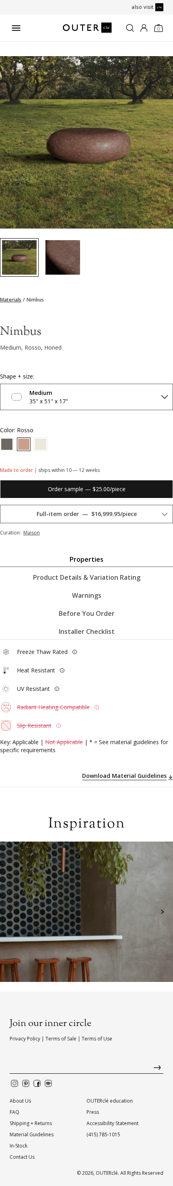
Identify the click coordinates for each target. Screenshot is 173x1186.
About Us (20, 1100)
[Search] (130, 28)
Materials (10, 300)
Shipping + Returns (31, 1123)
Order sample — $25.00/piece (87, 489)
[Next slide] (168, 152)
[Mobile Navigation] (16, 28)
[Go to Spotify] (48, 1083)
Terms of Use (97, 1038)
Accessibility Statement (112, 1123)
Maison (31, 532)
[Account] (143, 28)
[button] (11, 912)
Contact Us (22, 1157)
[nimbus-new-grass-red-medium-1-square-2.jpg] (19, 257)
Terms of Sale (60, 1038)
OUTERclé (107, 1173)
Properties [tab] (86, 559)
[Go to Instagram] (14, 1083)
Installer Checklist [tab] (87, 631)
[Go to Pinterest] (26, 1083)
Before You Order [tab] (87, 613)
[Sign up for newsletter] (86, 1069)
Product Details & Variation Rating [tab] (86, 577)
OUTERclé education (109, 1100)
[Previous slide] (5, 152)
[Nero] (7, 444)
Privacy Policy (25, 1038)
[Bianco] (40, 444)
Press (92, 1112)
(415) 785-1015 (103, 1134)
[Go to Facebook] (37, 1083)
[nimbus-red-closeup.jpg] (62, 257)
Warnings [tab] (86, 595)
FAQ (14, 1112)
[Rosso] (24, 444)
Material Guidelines (32, 1134)
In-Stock (18, 1145)
